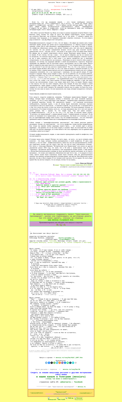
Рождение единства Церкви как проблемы (52, 189)
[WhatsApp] (54, 363)
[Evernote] (68, 363)
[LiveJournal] (70, 363)
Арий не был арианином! (50, 194)
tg (61, 225)
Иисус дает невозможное (50, 186)
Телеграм (52, 241)
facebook (78, 382)
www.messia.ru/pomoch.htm (60, 220)
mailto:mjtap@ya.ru (66, 238)
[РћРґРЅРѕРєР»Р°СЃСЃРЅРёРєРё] (60, 363)
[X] (52, 363)
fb (57, 225)
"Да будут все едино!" (45, 197)
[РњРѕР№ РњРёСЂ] (65, 363)
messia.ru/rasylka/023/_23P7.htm (69, 357)
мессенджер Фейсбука (37, 242)
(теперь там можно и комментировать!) (61, 379)
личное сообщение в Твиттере (78, 242)
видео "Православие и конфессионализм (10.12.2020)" (73, 165)
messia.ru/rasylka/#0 (71, 369)
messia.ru (81, 387)
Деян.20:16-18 (37, 13)
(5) (88, 174)
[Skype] (57, 363)
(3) (81, 174)
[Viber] (62, 363)
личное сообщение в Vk (56, 242)
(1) (74, 174)
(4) (84, 174)
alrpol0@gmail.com (66, 239)
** (61, 392)
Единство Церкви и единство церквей (47, 185)
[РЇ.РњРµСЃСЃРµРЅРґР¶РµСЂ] (73, 363)
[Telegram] (46, 363)
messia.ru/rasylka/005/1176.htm (49, 192)
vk (64, 225)
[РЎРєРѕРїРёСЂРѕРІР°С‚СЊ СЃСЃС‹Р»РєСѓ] (76, 363)
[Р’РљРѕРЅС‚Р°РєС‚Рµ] (49, 363)
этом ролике (55, 77)
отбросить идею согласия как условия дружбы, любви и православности (63, 182)
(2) (78, 174)
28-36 (46, 13)
